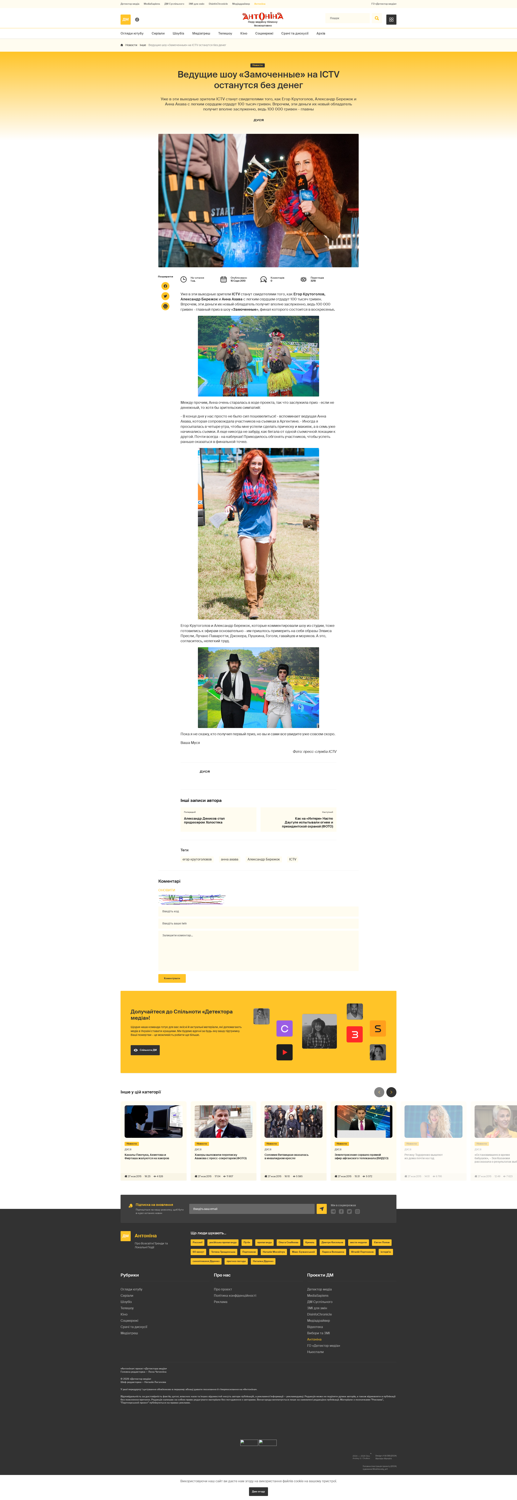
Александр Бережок (264, 859)
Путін (247, 1242)
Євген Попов (382, 1242)
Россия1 (197, 1242)
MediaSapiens (152, 3)
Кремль (309, 1242)
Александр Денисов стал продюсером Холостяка (204, 820)
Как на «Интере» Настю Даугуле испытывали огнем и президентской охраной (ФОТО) (307, 822)
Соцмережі (264, 33)
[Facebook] (165, 286)
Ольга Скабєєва (288, 1242)
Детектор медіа (130, 3)
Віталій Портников (362, 1251)
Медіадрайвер (241, 3)
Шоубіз (178, 33)
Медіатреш (201, 33)
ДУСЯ (258, 120)
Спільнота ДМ (148, 1050)
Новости (131, 45)
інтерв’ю (386, 1251)
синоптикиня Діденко (206, 1261)
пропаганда (264, 1242)
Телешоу (225, 33)
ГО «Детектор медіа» (383, 3)
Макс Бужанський (303, 1251)
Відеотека (315, 1327)
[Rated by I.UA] (249, 1442)
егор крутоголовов (197, 859)
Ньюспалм (315, 1352)
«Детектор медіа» (140, 1378)
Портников (249, 1251)
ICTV (292, 859)
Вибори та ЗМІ (318, 1333)
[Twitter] (165, 296)
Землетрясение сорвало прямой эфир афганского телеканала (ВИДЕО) (361, 1156)
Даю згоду (258, 1491)
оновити (166, 890)
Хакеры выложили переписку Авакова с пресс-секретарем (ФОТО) (221, 1156)
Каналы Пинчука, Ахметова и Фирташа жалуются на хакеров (147, 1156)
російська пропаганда (222, 1242)
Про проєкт (223, 1289)
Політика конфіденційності (235, 1295)
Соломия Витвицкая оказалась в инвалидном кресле (287, 1156)
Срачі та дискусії (294, 33)
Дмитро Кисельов (332, 1242)
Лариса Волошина (333, 1251)
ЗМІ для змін (196, 3)
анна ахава (229, 859)
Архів (320, 33)
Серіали (158, 33)
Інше (143, 45)
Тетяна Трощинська (223, 1251)
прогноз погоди (236, 1261)
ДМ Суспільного (174, 3)
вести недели (358, 1242)
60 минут (198, 1251)
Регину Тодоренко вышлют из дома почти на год (424, 1156)
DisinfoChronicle (218, 3)
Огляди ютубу (132, 33)
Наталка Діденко (263, 1261)
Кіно (243, 33)
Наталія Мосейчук (274, 1251)
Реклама (220, 1302)
